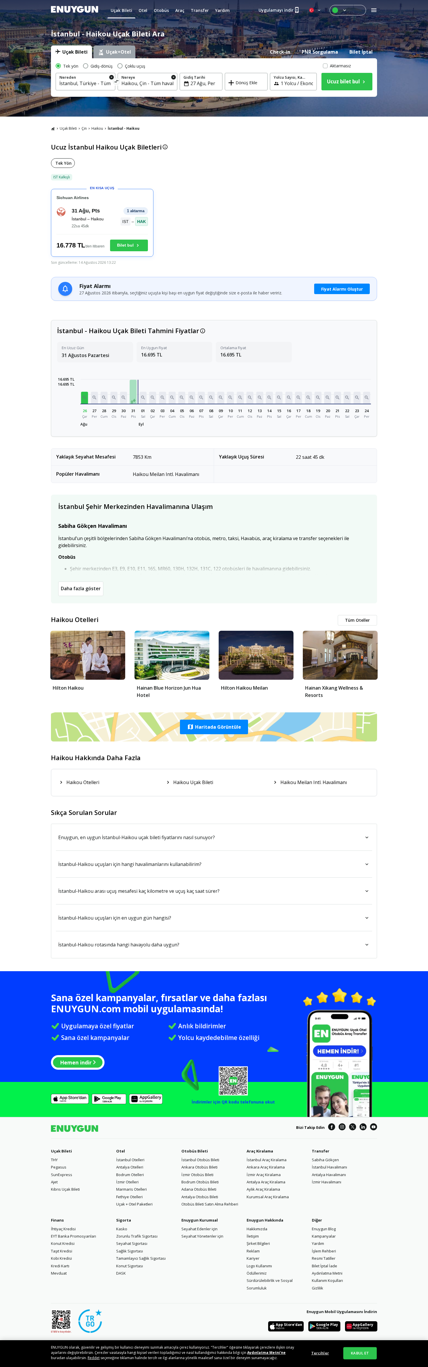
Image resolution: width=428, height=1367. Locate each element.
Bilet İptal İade (324, 1265)
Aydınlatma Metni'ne (266, 1352)
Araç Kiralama (260, 1151)
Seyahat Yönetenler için (202, 1236)
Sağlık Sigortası (129, 1251)
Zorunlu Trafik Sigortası (137, 1236)
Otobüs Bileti (194, 1151)
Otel (120, 1151)
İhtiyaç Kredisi (63, 1228)
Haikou (97, 128)
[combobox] (85, 83)
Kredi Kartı (60, 1265)
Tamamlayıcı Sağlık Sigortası (141, 1258)
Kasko (121, 1228)
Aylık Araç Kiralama (263, 1189)
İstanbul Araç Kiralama (266, 1159)
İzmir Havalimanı (326, 1182)
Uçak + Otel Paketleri (134, 1204)
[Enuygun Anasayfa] (74, 10)
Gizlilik (317, 1288)
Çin (84, 128)
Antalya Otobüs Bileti (199, 1196)
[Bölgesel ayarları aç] (315, 10)
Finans (57, 1220)
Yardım (318, 1243)
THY (54, 1159)
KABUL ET (360, 1353)
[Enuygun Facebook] (331, 1127)
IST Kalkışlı (61, 177)
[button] (84, 398)
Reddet (94, 1357)
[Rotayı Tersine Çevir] (116, 82)
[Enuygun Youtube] (373, 1127)
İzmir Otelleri (127, 1182)
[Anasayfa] (53, 128)
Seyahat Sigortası (131, 1243)
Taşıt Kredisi (61, 1251)
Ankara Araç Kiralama (266, 1167)
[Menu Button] (348, 10)
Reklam (253, 1251)
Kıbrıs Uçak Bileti (65, 1189)
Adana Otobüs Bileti (198, 1189)
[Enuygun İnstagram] (342, 1127)
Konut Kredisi (63, 1243)
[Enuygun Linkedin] (363, 1127)
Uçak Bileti (68, 128)
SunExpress (61, 1174)
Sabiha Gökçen (325, 1159)
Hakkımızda (257, 1228)
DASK (121, 1273)
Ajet (54, 1182)
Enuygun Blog (324, 1228)
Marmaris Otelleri (131, 1189)
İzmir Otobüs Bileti (197, 1174)
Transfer (320, 1151)
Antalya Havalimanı (329, 1174)
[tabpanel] (214, 77)
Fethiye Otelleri (129, 1196)
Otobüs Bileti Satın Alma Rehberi (209, 1204)
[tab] (71, 51)
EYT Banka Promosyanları (73, 1236)
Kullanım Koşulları (327, 1280)
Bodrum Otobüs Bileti (200, 1182)
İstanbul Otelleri (130, 1159)
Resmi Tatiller (323, 1258)
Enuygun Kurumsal (199, 1220)
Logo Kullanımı (259, 1265)
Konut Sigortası (129, 1265)
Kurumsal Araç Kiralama (268, 1196)
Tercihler (320, 1353)
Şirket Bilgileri (258, 1243)
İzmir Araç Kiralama (264, 1174)
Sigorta (123, 1220)
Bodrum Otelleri (130, 1174)
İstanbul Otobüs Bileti (200, 1159)
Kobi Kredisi (61, 1258)
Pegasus (58, 1167)
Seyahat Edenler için (199, 1228)
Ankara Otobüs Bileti (199, 1167)
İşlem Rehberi (324, 1251)
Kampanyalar (324, 1236)
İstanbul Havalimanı (329, 1167)
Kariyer (253, 1258)
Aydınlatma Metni (327, 1273)
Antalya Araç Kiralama (266, 1182)
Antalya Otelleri (129, 1167)
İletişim (253, 1236)
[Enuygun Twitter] (352, 1127)
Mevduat (59, 1273)
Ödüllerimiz (257, 1273)
